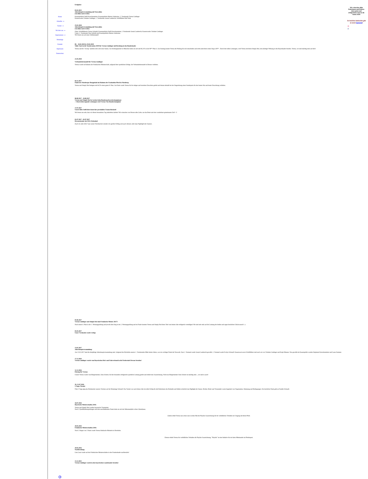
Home (60, 16)
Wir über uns (59, 30)
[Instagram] (348, 26)
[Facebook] (348, 29)
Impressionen (59, 35)
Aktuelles (59, 21)
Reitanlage (60, 39)
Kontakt (60, 44)
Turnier (59, 26)
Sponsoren (359, 23)
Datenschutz (60, 53)
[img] (24, 239)
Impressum (60, 49)
